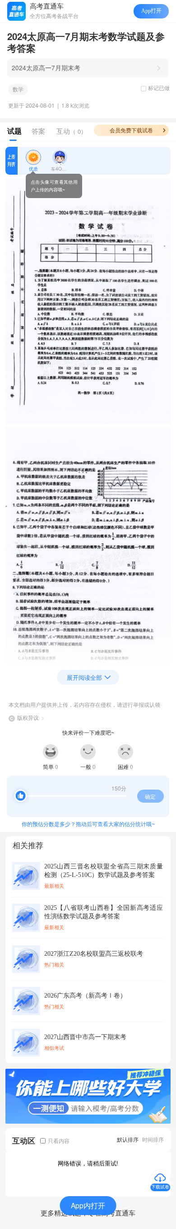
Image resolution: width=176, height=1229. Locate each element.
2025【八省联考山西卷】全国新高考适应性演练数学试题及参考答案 (103, 912)
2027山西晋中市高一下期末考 (85, 1037)
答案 (38, 131)
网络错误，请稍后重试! (88, 1163)
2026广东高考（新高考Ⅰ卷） (85, 995)
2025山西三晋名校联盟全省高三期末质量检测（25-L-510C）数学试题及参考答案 (103, 870)
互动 (71, 131)
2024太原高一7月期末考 (46, 67)
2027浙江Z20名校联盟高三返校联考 (93, 953)
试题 (14, 131)
